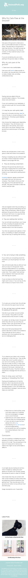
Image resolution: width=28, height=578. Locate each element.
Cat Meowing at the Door (14, 557)
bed (12, 70)
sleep (20, 113)
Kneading (4, 177)
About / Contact (17, 565)
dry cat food (18, 424)
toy (17, 423)
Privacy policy (10, 565)
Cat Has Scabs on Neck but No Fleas (14, 537)
